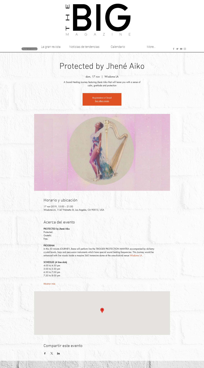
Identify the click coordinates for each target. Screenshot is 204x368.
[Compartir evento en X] (51, 353)
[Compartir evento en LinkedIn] (58, 353)
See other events (102, 100)
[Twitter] (177, 48)
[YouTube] (181, 48)
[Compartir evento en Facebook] (45, 353)
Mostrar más (49, 283)
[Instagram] (184, 48)
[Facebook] (173, 48)
